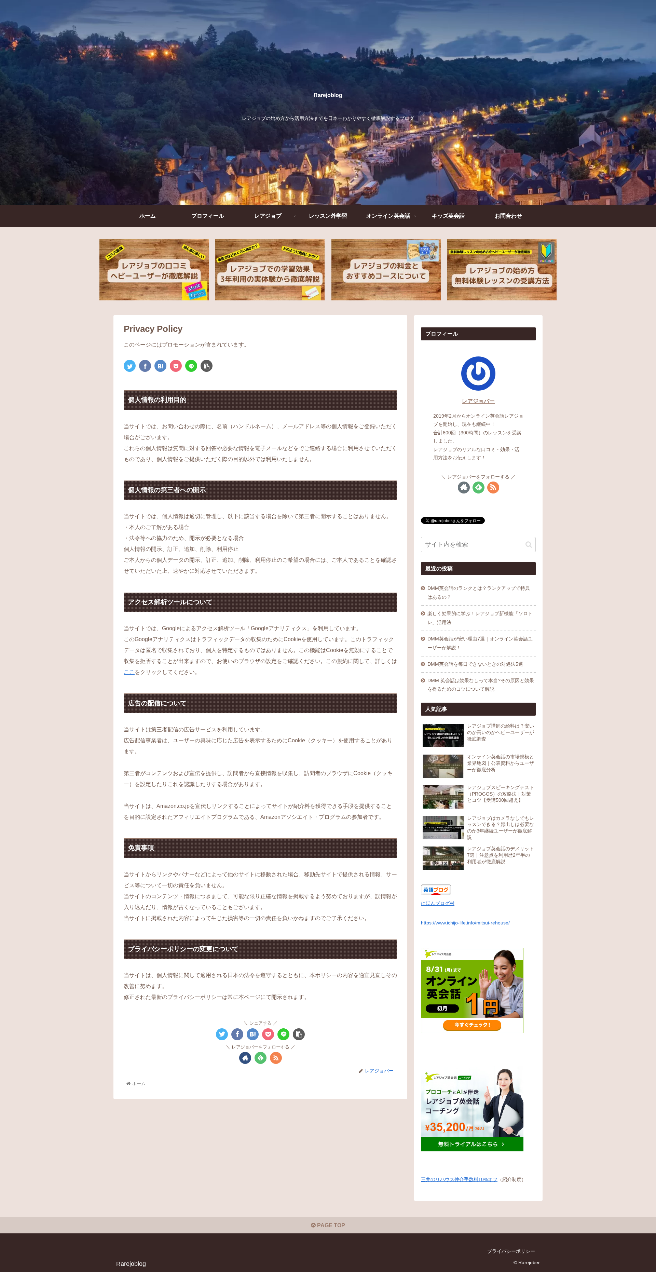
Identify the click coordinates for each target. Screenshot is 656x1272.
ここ (129, 672)
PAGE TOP (330, 1225)
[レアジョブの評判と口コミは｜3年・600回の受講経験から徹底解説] (154, 269)
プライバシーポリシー (511, 1251)
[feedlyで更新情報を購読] (260, 1058)
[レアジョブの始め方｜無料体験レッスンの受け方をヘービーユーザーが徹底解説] (502, 269)
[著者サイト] (245, 1058)
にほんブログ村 (437, 903)
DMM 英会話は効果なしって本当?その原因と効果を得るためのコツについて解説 (480, 685)
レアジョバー (478, 401)
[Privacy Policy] (160, 366)
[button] (529, 545)
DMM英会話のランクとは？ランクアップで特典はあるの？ (478, 592)
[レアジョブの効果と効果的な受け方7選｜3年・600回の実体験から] (270, 269)
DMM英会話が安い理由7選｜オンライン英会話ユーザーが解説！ (480, 643)
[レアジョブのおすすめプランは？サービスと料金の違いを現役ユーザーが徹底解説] (386, 269)
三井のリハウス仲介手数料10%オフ (459, 1179)
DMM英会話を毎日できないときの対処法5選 (475, 664)
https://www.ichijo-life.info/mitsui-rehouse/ (465, 922)
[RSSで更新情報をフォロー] (276, 1058)
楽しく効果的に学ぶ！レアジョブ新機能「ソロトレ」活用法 (480, 618)
